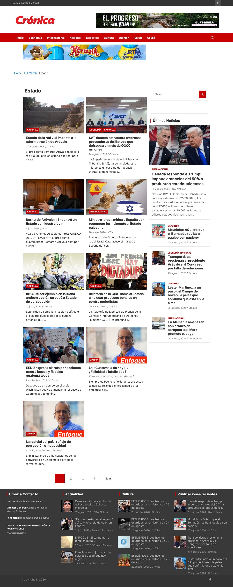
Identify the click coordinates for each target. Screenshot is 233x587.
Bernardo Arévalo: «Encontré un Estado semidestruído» (51, 222)
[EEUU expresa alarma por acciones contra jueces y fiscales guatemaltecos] (53, 345)
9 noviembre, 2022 (36, 380)
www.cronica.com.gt (16, 533)
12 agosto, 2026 (84, 512)
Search (202, 94)
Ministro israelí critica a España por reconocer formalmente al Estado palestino (116, 224)
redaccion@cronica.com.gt (35, 517)
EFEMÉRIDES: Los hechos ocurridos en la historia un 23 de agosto (150, 541)
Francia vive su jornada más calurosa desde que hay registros (93, 556)
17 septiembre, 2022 (100, 376)
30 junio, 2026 (83, 545)
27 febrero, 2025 (35, 146)
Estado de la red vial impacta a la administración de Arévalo (51, 140)
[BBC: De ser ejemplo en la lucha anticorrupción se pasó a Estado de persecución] (53, 271)
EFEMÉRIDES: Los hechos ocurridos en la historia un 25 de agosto (150, 504)
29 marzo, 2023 (98, 306)
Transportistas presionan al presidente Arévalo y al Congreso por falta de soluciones (186, 262)
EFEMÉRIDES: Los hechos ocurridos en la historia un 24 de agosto (150, 522)
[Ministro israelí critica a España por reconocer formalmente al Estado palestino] (116, 197)
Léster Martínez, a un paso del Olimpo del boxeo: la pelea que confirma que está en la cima (186, 295)
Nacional (75, 37)
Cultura (109, 37)
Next (108, 478)
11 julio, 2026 (82, 530)
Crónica (51, 146)
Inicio (20, 37)
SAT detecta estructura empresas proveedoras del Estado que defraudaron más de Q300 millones (115, 143)
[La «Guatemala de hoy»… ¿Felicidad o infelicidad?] (116, 345)
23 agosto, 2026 (140, 548)
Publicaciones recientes (197, 494)
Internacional (55, 37)
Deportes (92, 37)
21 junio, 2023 (33, 306)
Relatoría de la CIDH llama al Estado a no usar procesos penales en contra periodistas (116, 298)
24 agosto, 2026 (140, 530)
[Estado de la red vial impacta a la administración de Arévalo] (53, 115)
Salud (138, 37)
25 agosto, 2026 (161, 188)
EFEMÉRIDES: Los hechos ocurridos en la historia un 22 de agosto (150, 559)
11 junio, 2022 (33, 450)
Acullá (151, 37)
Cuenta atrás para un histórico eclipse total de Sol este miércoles (94, 504)
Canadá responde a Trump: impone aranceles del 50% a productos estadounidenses (177, 179)
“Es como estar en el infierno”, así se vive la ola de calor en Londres (94, 522)
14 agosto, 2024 (98, 154)
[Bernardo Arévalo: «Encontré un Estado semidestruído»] (53, 197)
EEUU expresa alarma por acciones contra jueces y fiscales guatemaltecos (53, 372)
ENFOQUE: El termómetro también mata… (92, 539)
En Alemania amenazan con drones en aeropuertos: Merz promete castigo (186, 328)
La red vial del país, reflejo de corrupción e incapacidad (48, 444)
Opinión (124, 37)
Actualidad (74, 494)
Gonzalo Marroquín (124, 376)
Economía (35, 37)
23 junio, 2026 (83, 563)
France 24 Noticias (102, 530)
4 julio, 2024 (33, 228)
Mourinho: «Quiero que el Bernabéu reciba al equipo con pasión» (186, 234)
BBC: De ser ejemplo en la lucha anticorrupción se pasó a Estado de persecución (51, 298)
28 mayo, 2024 (97, 232)
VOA (44, 228)
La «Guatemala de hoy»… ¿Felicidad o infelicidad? (108, 370)
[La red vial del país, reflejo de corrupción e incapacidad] (53, 419)
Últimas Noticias (166, 121)
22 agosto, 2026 (140, 566)
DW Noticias (179, 188)
